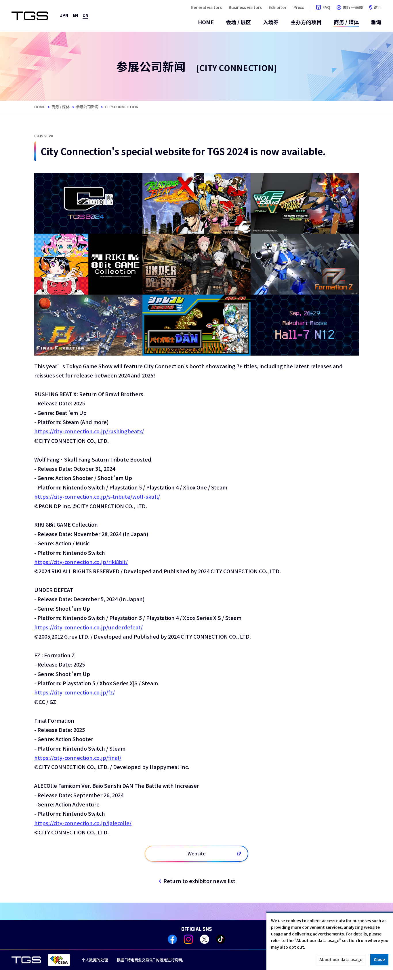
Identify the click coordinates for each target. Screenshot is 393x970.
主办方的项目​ (306, 22)
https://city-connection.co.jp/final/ (77, 757)
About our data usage (340, 959)
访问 (377, 7)
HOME (206, 22)
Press (298, 7)
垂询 (376, 22)
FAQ (326, 7)
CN (85, 16)
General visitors (206, 7)
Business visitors (245, 7)
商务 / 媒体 (346, 22)
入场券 (270, 22)
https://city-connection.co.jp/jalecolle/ (82, 823)
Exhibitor (278, 7)
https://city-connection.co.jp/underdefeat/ (88, 627)
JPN (64, 16)
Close (379, 959)
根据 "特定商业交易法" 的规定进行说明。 (151, 960)
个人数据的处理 (95, 960)
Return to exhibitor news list (199, 880)
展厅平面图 (353, 7)
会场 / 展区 (238, 22)
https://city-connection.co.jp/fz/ (74, 692)
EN (75, 16)
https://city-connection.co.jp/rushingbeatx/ (89, 431)
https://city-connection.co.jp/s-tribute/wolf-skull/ (97, 496)
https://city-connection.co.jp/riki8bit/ (81, 561)
